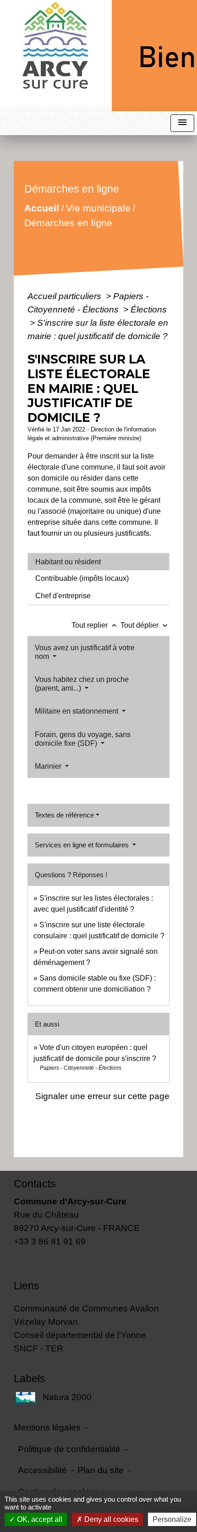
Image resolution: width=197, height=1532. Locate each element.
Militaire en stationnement (77, 711)
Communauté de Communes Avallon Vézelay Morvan (86, 1315)
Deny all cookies (110, 1519)
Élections (149, 309)
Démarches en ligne (68, 222)
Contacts (35, 1184)
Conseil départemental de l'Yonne (80, 1335)
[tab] (98, 561)
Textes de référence (64, 815)
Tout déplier (145, 625)
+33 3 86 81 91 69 (50, 1241)
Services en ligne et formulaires (83, 845)
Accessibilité (42, 1470)
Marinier (49, 766)
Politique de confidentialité (69, 1449)
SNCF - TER (38, 1348)
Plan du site (100, 1470)
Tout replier (95, 625)
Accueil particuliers (65, 296)
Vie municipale (98, 208)
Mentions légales (47, 1427)
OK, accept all (38, 1519)
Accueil (41, 208)
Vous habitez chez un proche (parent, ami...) (82, 683)
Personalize (172, 1519)
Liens (26, 1286)
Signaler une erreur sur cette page (102, 1096)
